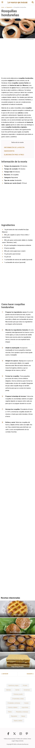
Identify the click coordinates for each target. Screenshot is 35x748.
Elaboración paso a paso (14, 155)
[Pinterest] (26, 734)
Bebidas (8, 690)
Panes (10, 712)
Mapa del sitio (19, 741)
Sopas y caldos (18, 720)
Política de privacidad (9, 738)
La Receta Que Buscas (22, 744)
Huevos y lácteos (12, 707)
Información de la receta (14, 147)
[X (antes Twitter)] (14, 734)
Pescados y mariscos (22, 712)
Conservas (27, 690)
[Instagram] (20, 734)
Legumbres (25, 707)
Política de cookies (22, 738)
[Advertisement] (17, 58)
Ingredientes (9, 151)
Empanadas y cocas (18, 698)
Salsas (23, 716)
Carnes (17, 690)
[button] (32, 2)
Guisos (26, 703)
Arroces (25, 685)
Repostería (14, 716)
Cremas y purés (18, 694)
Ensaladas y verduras (14, 703)
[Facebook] (8, 734)
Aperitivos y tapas (13, 685)
